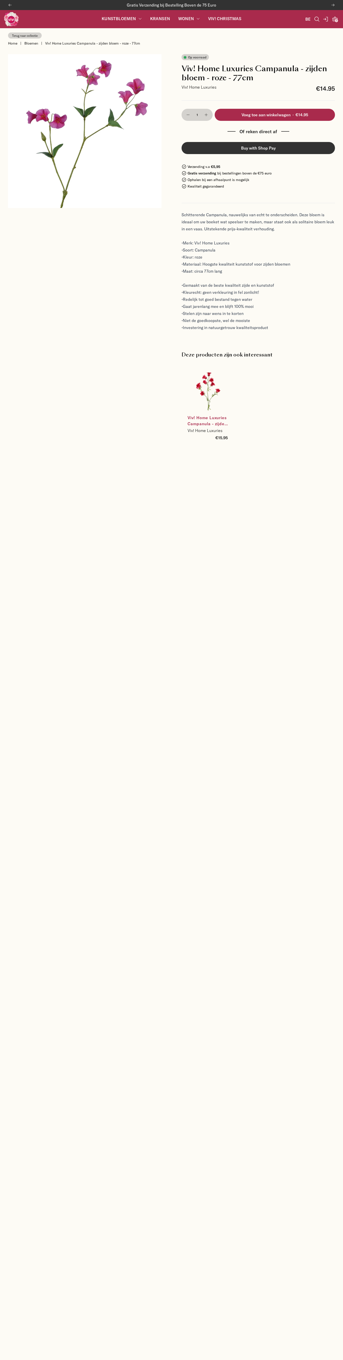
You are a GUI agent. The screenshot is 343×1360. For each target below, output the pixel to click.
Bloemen (31, 43)
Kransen (160, 19)
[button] (188, 115)
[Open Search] (317, 19)
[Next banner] (333, 5)
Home (12, 43)
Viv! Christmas (225, 19)
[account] (326, 19)
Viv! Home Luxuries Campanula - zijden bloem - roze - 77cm (92, 43)
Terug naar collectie (25, 35)
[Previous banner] (10, 5)
